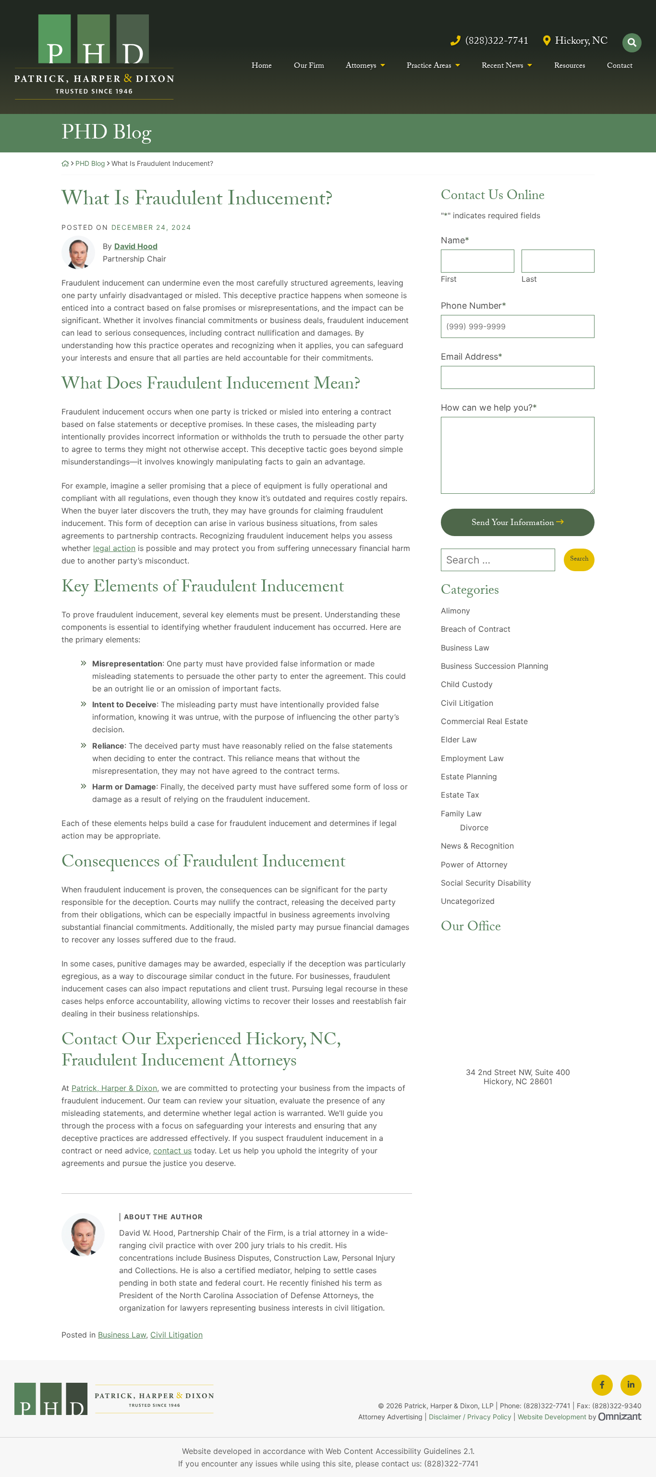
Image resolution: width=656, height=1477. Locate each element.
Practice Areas (429, 67)
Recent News (502, 67)
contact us (172, 1150)
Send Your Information (513, 523)
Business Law (122, 1334)
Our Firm (309, 67)
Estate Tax (460, 795)
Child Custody (467, 684)
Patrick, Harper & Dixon (114, 1088)
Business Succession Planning (494, 666)
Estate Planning (469, 776)
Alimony (455, 610)
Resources (569, 67)
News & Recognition (477, 846)
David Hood (136, 246)
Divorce (474, 827)
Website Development (552, 1417)
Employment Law (472, 758)
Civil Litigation (176, 1334)
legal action (114, 548)
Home (262, 67)
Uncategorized (468, 901)
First (449, 279)
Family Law (461, 813)
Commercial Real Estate (484, 721)
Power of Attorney (474, 864)
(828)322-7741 (496, 43)
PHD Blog (90, 163)
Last (529, 279)
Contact (619, 67)
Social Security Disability (486, 883)
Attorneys (361, 67)
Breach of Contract (475, 629)
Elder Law (459, 739)
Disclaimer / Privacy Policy (470, 1417)
